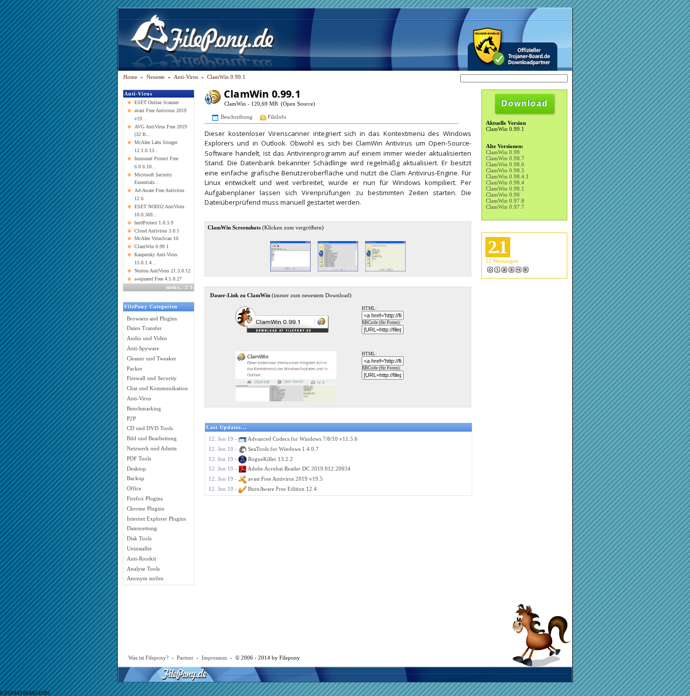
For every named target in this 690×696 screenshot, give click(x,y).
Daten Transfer (144, 328)
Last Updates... (226, 427)
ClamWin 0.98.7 (505, 158)
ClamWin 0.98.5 (505, 170)
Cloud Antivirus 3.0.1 (156, 231)
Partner (185, 658)
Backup (135, 478)
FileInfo (277, 116)
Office (134, 488)
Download (524, 103)
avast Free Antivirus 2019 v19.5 (285, 479)
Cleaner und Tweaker (151, 358)
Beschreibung (237, 116)
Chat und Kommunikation (157, 388)
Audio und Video (147, 338)
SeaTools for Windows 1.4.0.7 (283, 449)
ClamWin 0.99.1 (226, 77)
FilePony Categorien (151, 306)
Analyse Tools (143, 569)
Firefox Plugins (145, 498)
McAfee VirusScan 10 (156, 238)
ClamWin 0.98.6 (505, 164)
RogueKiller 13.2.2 (270, 459)
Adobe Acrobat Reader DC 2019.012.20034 (299, 469)
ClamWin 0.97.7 (505, 207)
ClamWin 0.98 (503, 195)
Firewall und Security (152, 378)
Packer (134, 368)
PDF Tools (139, 458)
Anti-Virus (138, 94)
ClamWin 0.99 (503, 152)
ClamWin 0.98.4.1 (507, 176)
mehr (172, 287)
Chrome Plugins (145, 508)
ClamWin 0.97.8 (505, 201)
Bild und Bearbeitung (152, 438)
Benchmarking (144, 408)
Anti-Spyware (143, 348)
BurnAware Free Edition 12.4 (282, 489)
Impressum (214, 658)
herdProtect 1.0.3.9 (153, 222)
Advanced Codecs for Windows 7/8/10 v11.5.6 (303, 439)
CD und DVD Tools (150, 428)
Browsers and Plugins (152, 318)
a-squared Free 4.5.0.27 (158, 279)
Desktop (136, 469)
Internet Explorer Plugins (156, 519)
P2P (131, 418)
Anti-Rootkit (141, 558)
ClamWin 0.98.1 (505, 188)
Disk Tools (139, 538)
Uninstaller (139, 548)
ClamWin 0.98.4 (505, 182)
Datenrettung (142, 528)
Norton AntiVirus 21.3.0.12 (162, 270)
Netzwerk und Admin (152, 448)
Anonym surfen (145, 578)
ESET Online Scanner (156, 102)
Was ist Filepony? (148, 658)
